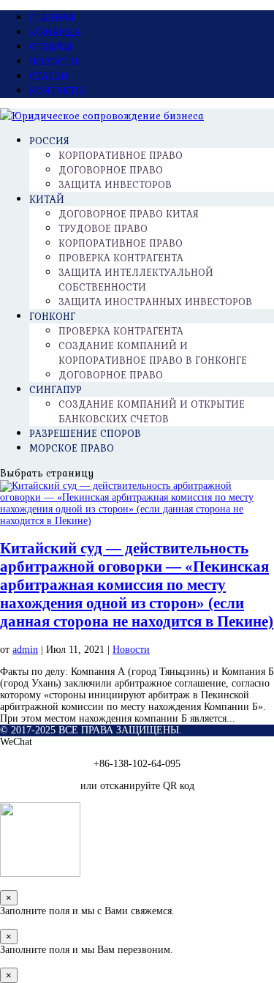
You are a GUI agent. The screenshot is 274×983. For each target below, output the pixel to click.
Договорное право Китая (128, 213)
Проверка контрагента (120, 257)
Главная (52, 17)
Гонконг (52, 316)
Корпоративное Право (120, 155)
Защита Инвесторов (115, 184)
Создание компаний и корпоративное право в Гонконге (152, 352)
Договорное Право (110, 169)
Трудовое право (103, 228)
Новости (53, 61)
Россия (49, 140)
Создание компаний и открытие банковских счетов (151, 411)
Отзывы (50, 47)
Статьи (49, 76)
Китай (46, 199)
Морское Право (71, 448)
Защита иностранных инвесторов (155, 301)
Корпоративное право (120, 243)
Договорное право (110, 374)
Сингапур (55, 389)
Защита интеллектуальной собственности (135, 279)
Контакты (56, 90)
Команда (54, 32)
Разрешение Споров (85, 433)
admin (25, 649)
